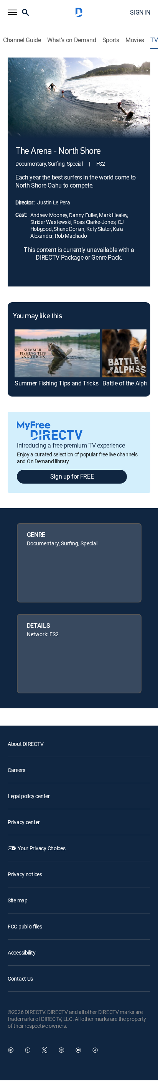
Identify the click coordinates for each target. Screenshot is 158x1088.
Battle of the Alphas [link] (127, 383)
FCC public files (25, 926)
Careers (16, 770)
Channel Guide (22, 40)
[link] (57, 353)
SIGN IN (140, 12)
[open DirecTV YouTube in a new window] (78, 1050)
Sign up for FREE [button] (72, 476)
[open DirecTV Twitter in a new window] (44, 1050)
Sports (110, 40)
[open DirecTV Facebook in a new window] (28, 1050)
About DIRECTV (25, 743)
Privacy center (24, 822)
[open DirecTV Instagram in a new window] (61, 1050)
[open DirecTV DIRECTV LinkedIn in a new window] (11, 1050)
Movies (134, 40)
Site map (18, 900)
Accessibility (21, 952)
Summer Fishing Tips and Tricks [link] (56, 383)
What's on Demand (71, 40)
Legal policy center (29, 796)
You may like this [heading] (37, 316)
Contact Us (20, 978)
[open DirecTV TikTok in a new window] (95, 1050)
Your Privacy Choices (41, 848)
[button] (12, 12)
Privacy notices (25, 874)
